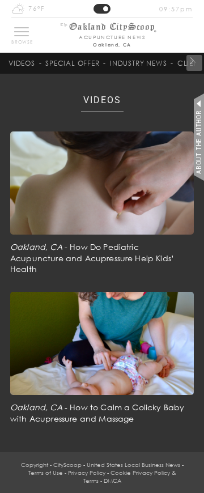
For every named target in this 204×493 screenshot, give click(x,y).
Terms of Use (45, 472)
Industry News (138, 63)
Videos (21, 63)
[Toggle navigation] (21, 32)
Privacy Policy (86, 472)
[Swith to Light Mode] (102, 9)
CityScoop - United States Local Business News (116, 464)
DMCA (112, 480)
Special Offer (72, 63)
